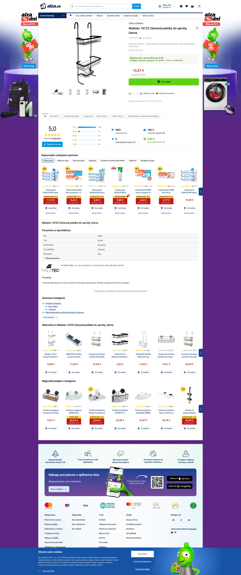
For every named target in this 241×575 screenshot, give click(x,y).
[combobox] (100, 6)
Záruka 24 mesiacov (137, 101)
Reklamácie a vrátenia (54, 529)
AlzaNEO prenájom (134, 524)
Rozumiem (142, 554)
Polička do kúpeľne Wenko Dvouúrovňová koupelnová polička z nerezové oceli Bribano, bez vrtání (189, 411)
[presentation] (45, 116)
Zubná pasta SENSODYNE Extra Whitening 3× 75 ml (97, 191)
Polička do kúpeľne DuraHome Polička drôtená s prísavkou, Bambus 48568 (50, 411)
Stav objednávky (78, 520)
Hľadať (136, 6)
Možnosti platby (51, 524)
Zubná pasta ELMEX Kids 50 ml (166, 191)
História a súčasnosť (107, 529)
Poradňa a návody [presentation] (71, 116)
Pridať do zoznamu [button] (166, 93)
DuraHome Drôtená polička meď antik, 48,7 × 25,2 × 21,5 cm (189, 355)
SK (175, 532)
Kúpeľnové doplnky (131, 15)
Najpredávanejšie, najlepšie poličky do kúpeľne (65, 312)
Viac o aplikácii (57, 489)
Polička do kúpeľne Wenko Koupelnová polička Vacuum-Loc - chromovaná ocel (96, 411)
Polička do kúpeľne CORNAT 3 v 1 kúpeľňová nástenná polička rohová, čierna (120, 411)
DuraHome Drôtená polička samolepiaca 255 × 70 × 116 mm (166, 355)
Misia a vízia (104, 533)
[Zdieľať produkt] (197, 28)
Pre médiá (103, 542)
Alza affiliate (131, 533)
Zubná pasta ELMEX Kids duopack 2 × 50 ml (74, 191)
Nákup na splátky (51, 538)
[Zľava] (44, 168)
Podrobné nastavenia (142, 562)
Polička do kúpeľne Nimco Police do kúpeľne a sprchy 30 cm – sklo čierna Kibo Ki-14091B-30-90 (166, 411)
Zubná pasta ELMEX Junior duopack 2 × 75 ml (143, 191)
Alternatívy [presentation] (118, 116)
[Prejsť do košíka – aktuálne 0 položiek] (199, 6)
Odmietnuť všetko (142, 569)
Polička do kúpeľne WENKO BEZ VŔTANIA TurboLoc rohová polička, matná (74, 411)
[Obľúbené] (186, 6)
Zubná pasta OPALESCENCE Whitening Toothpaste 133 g (120, 191)
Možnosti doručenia (53, 520)
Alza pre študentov (133, 538)
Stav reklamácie (78, 524)
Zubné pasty (51, 213)
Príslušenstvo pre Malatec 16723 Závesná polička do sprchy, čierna (120, 291)
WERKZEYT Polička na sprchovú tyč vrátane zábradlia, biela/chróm (73, 355)
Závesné (52, 309)
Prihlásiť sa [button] (167, 7)
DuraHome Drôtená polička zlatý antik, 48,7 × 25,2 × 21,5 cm (97, 355)
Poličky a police (148, 15)
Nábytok (100, 15)
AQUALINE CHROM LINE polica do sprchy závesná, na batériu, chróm (143, 355)
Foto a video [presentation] (103, 116)
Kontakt (102, 520)
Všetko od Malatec (136, 23)
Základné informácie (107, 524)
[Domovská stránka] (71, 15)
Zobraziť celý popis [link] (136, 50)
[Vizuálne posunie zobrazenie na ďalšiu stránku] (201, 192)
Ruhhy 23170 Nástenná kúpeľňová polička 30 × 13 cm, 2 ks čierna (120, 355)
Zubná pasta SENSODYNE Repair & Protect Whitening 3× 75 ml (189, 191)
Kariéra (102, 538)
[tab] (45, 116)
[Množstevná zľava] (113, 167)
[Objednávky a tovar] (181, 6)
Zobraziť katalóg (47, 16)
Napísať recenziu (54, 144)
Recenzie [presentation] (55, 116)
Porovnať (135, 93)
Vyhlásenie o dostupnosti (55, 547)
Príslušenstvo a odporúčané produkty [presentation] (143, 116)
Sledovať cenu (149, 93)
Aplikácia (103, 547)
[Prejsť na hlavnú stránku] (50, 6)
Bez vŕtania (53, 306)
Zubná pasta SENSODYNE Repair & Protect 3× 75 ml (51, 191)
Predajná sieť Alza (52, 533)
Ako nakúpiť (76, 529)
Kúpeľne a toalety (113, 15)
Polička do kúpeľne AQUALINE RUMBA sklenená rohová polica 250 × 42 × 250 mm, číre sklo (143, 411)
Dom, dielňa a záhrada (84, 15)
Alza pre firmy (132, 520)
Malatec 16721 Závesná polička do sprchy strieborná (51, 355)
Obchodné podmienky (54, 542)
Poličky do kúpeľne (53, 303)
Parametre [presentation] (88, 116)
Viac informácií (48, 571)
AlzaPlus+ (130, 529)
